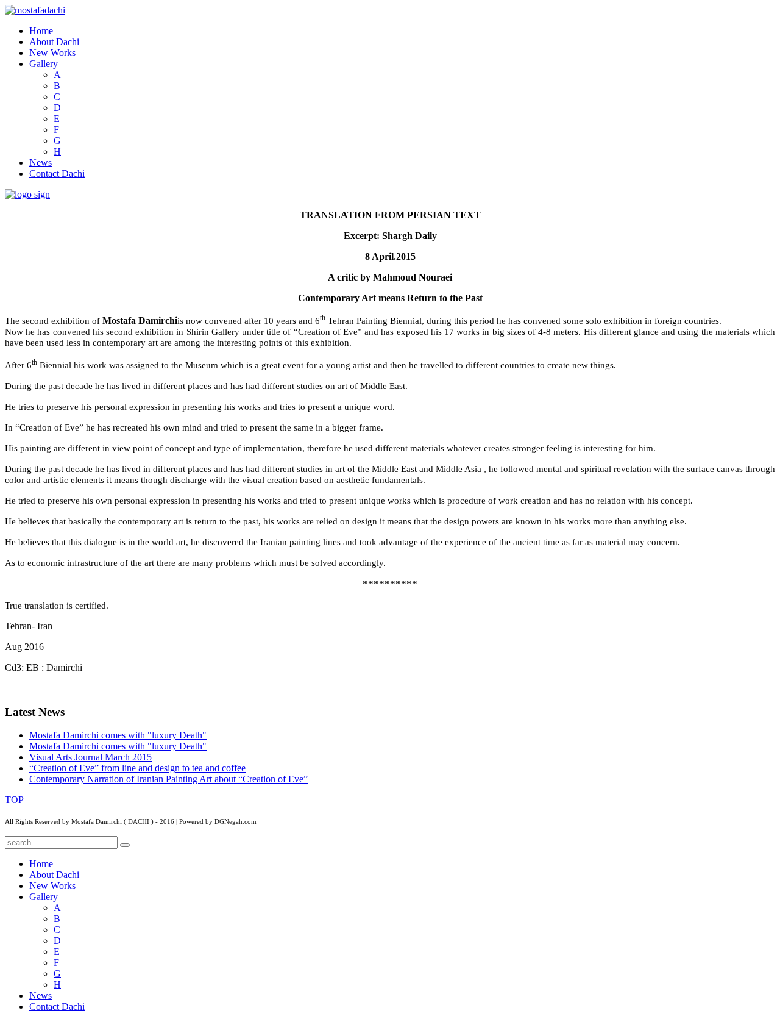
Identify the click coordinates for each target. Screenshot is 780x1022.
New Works (52, 53)
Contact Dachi (57, 173)
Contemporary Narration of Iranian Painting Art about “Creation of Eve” (168, 779)
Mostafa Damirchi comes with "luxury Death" (118, 735)
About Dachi (54, 42)
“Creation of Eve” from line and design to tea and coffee (137, 768)
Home (41, 31)
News (40, 162)
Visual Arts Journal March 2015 (90, 757)
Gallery (43, 64)
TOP (14, 800)
